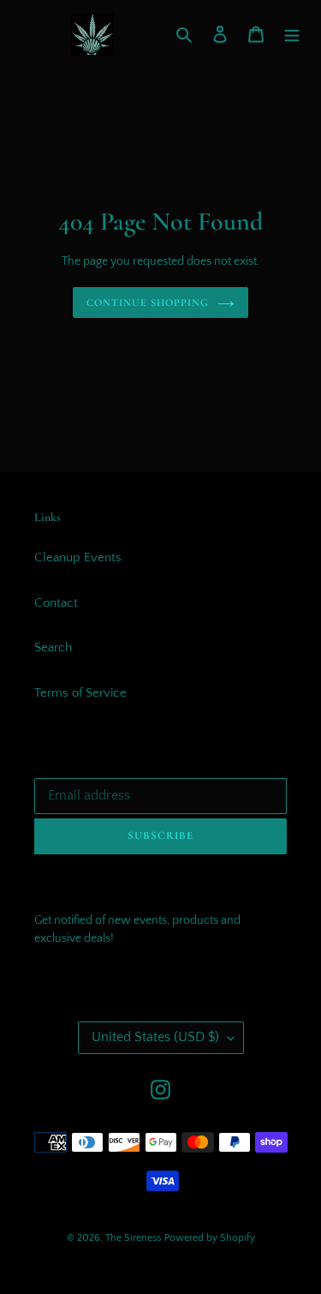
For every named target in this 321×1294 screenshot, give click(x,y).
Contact (56, 603)
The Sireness (133, 1237)
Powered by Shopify (209, 1237)
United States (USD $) (155, 1037)
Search (53, 647)
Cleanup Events (78, 557)
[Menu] (292, 34)
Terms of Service (80, 693)
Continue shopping (147, 303)
